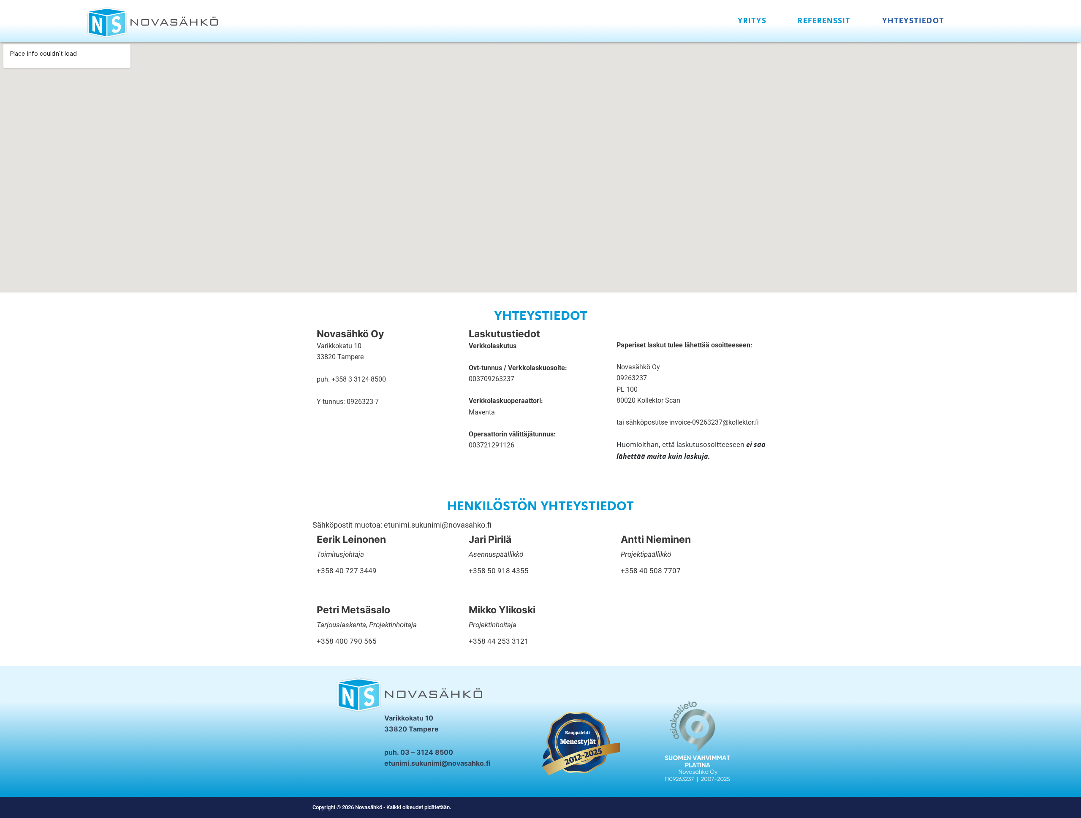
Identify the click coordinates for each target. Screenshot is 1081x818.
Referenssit (824, 21)
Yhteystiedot (913, 21)
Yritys (752, 21)
